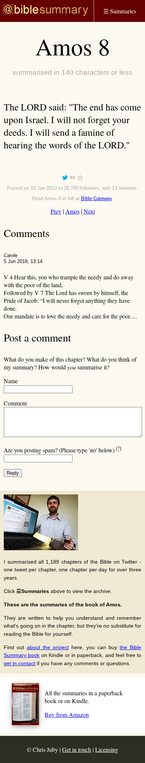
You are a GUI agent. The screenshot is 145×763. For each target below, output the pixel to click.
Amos (72, 211)
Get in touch (76, 749)
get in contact (19, 663)
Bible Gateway (96, 198)
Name (11, 381)
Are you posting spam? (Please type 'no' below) (62, 450)
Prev (56, 211)
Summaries (119, 11)
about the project (48, 647)
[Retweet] (72, 179)
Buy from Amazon (67, 714)
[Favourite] (80, 179)
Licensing (106, 749)
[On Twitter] (65, 179)
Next (89, 211)
